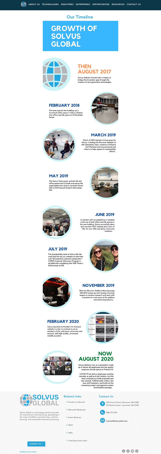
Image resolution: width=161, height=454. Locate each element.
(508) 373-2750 (111, 412)
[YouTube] (132, 451)
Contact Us (106, 396)
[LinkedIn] (123, 451)
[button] (34, 4)
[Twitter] (128, 451)
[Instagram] (136, 451)
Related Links (72, 396)
